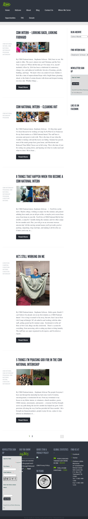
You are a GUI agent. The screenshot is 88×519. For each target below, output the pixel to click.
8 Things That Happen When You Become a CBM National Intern (39, 179)
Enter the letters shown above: (9, 486)
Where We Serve (64, 10)
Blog (37, 10)
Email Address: (7, 472)
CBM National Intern (7, 377)
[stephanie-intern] (40, 378)
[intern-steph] (40, 284)
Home (7, 10)
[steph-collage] (40, 195)
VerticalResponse (78, 92)
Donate (31, 18)
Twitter (75, 458)
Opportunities (10, 18)
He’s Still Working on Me (30, 256)
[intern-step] (40, 117)
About (28, 10)
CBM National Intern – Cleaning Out (36, 107)
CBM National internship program (7, 116)
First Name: (6, 466)
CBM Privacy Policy (43, 465)
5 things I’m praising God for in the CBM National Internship (39, 362)
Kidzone (18, 10)
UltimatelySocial (58, 518)
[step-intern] (40, 48)
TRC (22, 18)
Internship (6, 54)
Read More (23, 87)
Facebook (76, 454)
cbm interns (7, 371)
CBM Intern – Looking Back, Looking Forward (36, 35)
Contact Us (49, 10)
